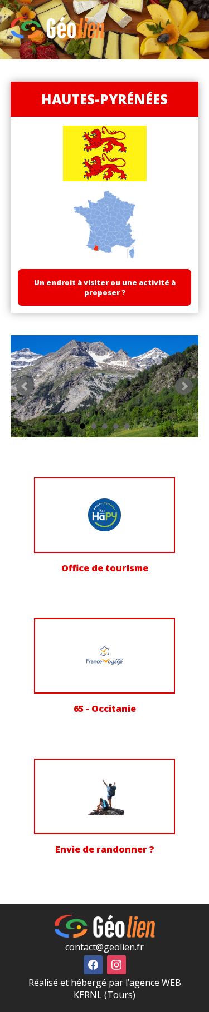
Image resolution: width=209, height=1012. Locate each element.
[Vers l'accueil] (58, 35)
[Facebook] (93, 964)
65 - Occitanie (105, 708)
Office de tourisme (104, 568)
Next (184, 386)
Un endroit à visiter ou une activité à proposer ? (105, 287)
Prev (25, 386)
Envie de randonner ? (104, 849)
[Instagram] (116, 964)
